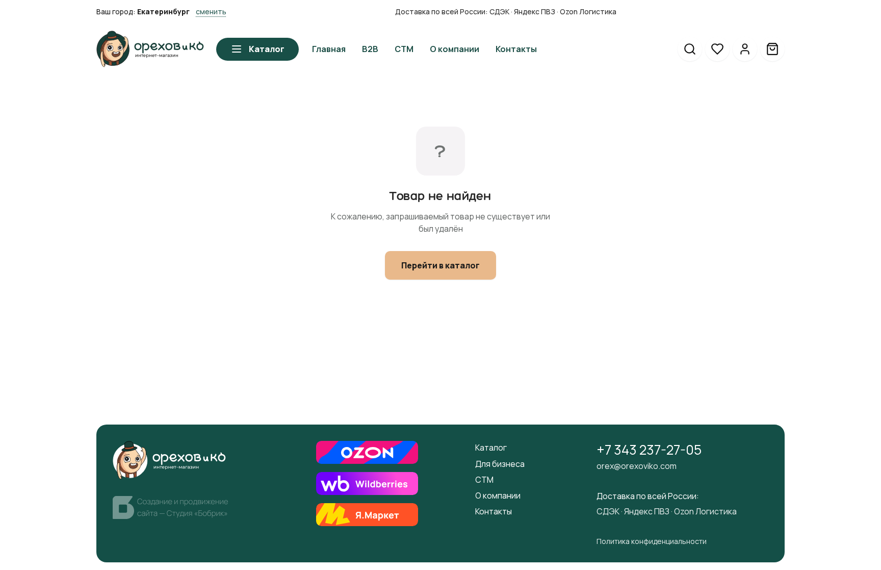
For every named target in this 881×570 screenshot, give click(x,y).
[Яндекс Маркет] (367, 514)
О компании (498, 496)
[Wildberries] (367, 483)
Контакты (493, 511)
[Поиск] (690, 49)
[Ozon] (367, 452)
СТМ (484, 480)
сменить (211, 11)
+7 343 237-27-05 (649, 450)
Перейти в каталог (440, 265)
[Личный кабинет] (745, 49)
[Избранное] (717, 49)
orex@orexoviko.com (637, 465)
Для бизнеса (500, 464)
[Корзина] (772, 49)
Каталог (266, 49)
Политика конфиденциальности (652, 541)
